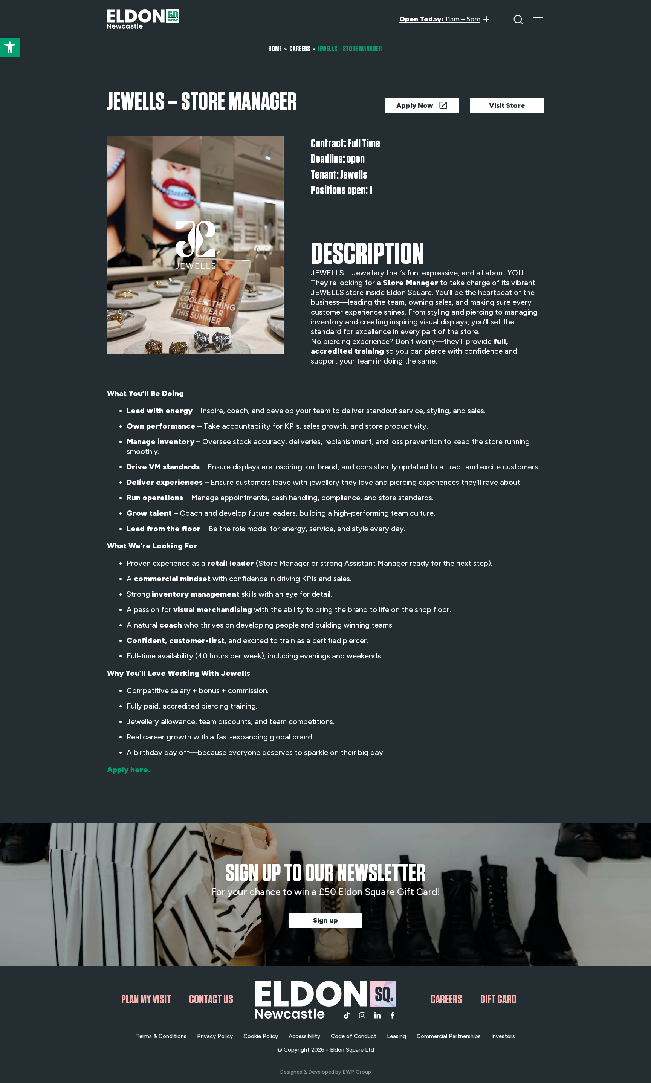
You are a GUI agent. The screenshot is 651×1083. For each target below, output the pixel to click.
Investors (503, 1036)
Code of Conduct (353, 1036)
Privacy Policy (215, 1036)
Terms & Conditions (161, 1036)
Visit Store (507, 105)
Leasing (396, 1036)
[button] (10, 47)
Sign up (325, 920)
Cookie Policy (260, 1036)
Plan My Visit (146, 999)
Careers (299, 48)
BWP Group (356, 1072)
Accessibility (304, 1036)
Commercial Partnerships (449, 1036)
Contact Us (211, 999)
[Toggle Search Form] (518, 19)
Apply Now (414, 105)
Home (275, 48)
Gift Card (498, 999)
